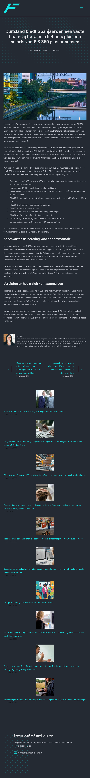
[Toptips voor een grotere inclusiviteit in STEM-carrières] (45, 597)
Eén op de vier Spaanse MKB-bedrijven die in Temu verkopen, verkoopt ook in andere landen (45, 475)
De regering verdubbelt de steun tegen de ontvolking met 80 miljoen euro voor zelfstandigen (45, 699)
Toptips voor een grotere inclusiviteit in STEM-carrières (28, 602)
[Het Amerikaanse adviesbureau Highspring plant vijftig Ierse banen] (45, 405)
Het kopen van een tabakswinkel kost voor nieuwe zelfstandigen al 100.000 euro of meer (43, 538)
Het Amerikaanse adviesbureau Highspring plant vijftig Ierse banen (34, 411)
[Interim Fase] (12, 8)
